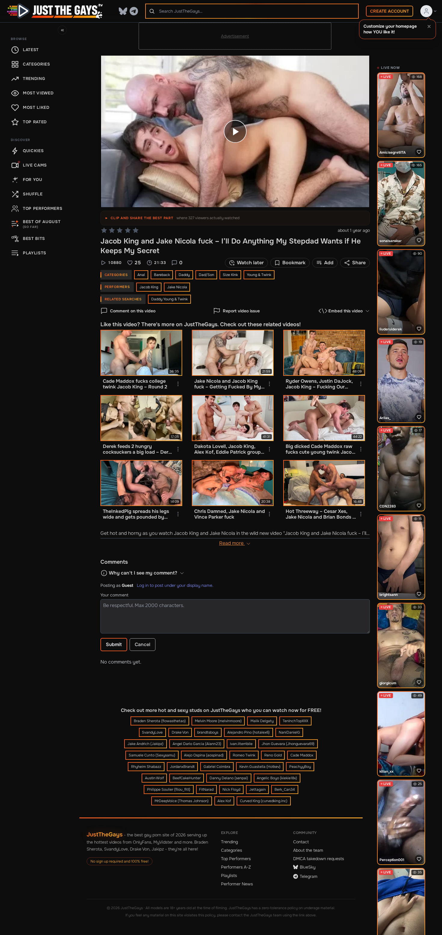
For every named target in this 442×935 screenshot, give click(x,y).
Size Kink (230, 274)
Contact (301, 842)
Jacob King (149, 287)
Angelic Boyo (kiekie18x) (277, 778)
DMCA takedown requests (318, 858)
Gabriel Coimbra (217, 766)
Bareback (162, 274)
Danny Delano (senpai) (229, 778)
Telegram (309, 876)
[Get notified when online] (419, 152)
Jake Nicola (177, 287)
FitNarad (206, 789)
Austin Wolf (154, 778)
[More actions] (178, 384)
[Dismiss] (429, 26)
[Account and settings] (428, 11)
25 (137, 262)
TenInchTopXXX (295, 721)
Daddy (184, 274)
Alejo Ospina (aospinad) (204, 755)
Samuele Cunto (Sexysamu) (152, 755)
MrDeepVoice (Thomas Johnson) (182, 801)
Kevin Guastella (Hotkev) (260, 766)
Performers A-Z (236, 867)
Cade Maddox (301, 755)
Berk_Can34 (285, 789)
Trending (229, 842)
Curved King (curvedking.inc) (263, 801)
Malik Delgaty (262, 721)
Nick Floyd (231, 789)
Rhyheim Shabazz (146, 766)
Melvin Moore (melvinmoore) (218, 721)
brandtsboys (207, 732)
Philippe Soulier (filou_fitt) (168, 789)
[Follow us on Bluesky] (123, 11)
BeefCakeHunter (187, 778)
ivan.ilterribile (241, 743)
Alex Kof (224, 801)
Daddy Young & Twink (169, 299)
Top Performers (236, 858)
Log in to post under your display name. (175, 585)
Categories (231, 850)
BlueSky (307, 867)
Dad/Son (206, 274)
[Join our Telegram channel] (134, 11)
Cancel (142, 644)
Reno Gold (273, 755)
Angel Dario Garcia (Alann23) (197, 743)
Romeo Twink (244, 755)
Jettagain (257, 789)
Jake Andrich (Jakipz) (145, 743)
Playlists (229, 875)
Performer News (237, 884)
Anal (141, 274)
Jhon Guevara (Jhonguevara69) (288, 743)
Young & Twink (259, 274)
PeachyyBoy (300, 766)
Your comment (114, 595)
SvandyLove (152, 732)
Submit (114, 644)
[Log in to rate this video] (120, 230)
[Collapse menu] (62, 30)
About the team (308, 850)
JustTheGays (105, 834)
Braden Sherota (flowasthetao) (160, 721)
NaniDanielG (289, 732)
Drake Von (180, 732)
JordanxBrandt (182, 766)
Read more (232, 543)
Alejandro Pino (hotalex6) (248, 732)
